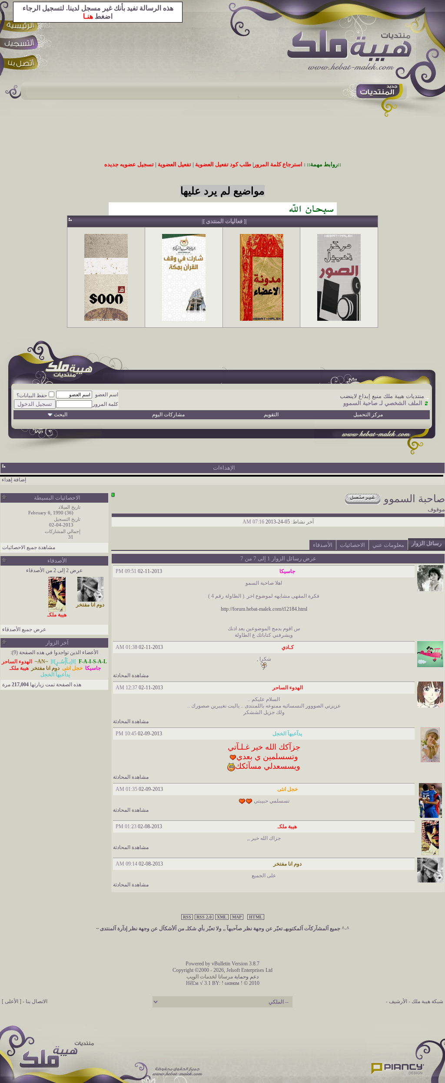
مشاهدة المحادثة (131, 675)
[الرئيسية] (22, 25)
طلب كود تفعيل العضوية (223, 164)
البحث (60, 414)
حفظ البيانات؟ (32, 395)
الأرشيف (398, 1001)
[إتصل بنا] (22, 64)
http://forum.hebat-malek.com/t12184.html (264, 609)
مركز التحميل (368, 414)
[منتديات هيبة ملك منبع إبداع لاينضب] (354, 52)
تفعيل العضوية (174, 164)
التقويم (271, 414)
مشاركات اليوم (168, 414)
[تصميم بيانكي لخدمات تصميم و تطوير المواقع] (398, 1066)
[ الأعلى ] (11, 1001)
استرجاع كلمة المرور (278, 164)
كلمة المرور (105, 404)
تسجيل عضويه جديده (129, 164)
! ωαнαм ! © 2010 (239, 983)
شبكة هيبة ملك (427, 1001)
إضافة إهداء (14, 480)
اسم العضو (106, 395)
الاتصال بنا (36, 1001)
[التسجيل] (22, 44)
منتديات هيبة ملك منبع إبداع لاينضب (382, 396)
